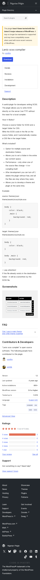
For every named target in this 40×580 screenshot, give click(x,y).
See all (35, 454)
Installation (9, 80)
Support (7, 91)
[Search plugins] (26, 18)
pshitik (9, 367)
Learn (4, 504)
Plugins (24, 493)
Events (24, 508)
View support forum (10, 471)
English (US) (33, 400)
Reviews (8, 74)
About (4, 485)
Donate (25, 512)
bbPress (6, 532)
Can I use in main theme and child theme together (12, 332)
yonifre (8, 53)
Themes (24, 489)
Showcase (25, 485)
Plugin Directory (8, 10)
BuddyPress (8, 536)
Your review (7, 454)
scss (35, 410)
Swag (24, 516)
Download (8, 59)
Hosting (5, 493)
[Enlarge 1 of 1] (35, 293)
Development (10, 85)
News (4, 489)
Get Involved (26, 504)
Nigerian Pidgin (13, 546)
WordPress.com (9, 524)
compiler (30, 405)
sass (30, 410)
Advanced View (8, 416)
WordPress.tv (8, 516)
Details (7, 68)
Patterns (24, 497)
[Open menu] (36, 3)
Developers (6, 512)
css (36, 405)
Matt (5, 528)
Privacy (5, 497)
